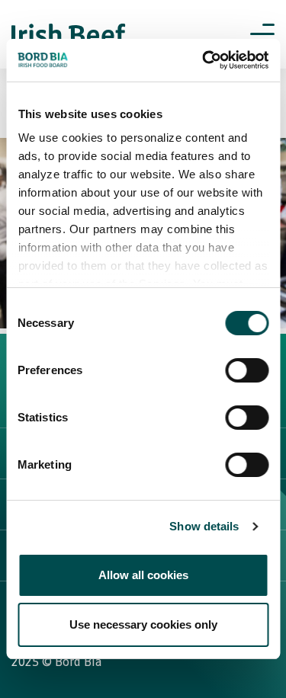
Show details (204, 526)
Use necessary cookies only (143, 624)
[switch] (246, 370)
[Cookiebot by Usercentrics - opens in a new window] (203, 60)
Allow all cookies (143, 574)
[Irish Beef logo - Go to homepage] (68, 34)
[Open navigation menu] (262, 34)
